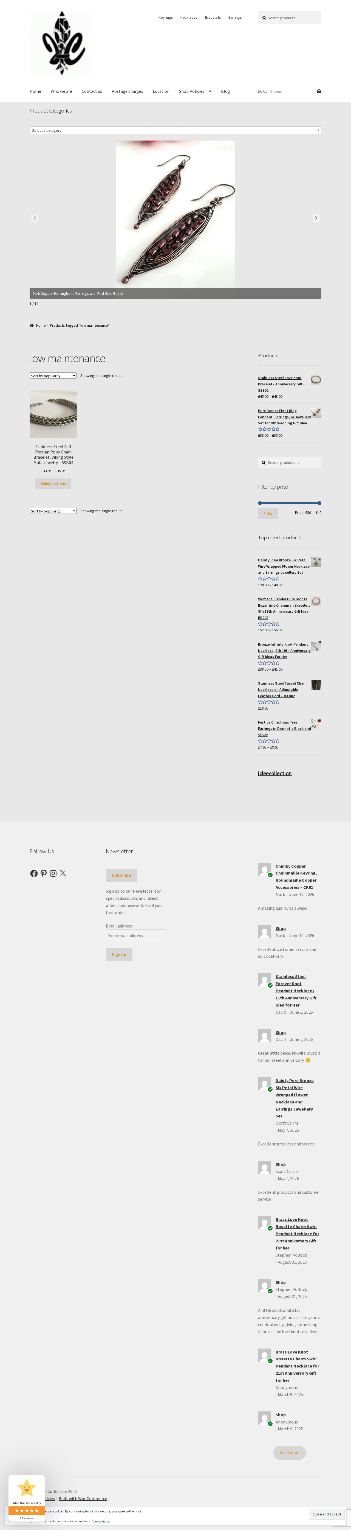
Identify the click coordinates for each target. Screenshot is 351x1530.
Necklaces (188, 17)
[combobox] (175, 130)
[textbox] (175, 130)
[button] (316, 218)
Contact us (92, 91)
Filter (268, 513)
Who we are (61, 91)
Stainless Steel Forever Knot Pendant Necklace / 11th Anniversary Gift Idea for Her (296, 991)
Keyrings (165, 17)
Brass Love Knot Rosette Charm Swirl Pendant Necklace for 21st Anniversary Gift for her (297, 1234)
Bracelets (213, 17)
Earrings (235, 17)
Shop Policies (191, 91)
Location (161, 91)
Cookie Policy (101, 1521)
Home (35, 91)
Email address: (119, 926)
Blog (225, 91)
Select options (53, 483)
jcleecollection (275, 773)
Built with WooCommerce (83, 1498)
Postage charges (127, 91)
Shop (281, 928)
